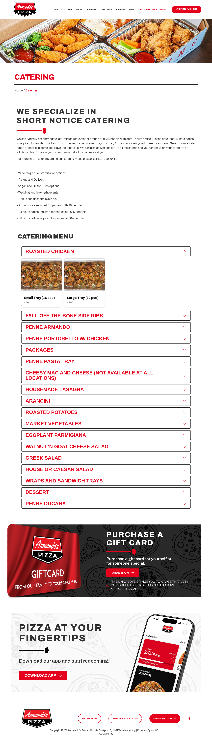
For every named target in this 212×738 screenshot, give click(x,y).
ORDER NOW (121, 572)
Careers (120, 10)
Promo (79, 10)
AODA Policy (106, 734)
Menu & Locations (63, 10)
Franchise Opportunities (153, 10)
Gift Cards (106, 10)
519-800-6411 (107, 158)
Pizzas (132, 10)
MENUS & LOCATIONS (125, 718)
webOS (155, 730)
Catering (92, 10)
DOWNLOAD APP (40, 675)
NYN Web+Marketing (124, 730)
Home (18, 90)
